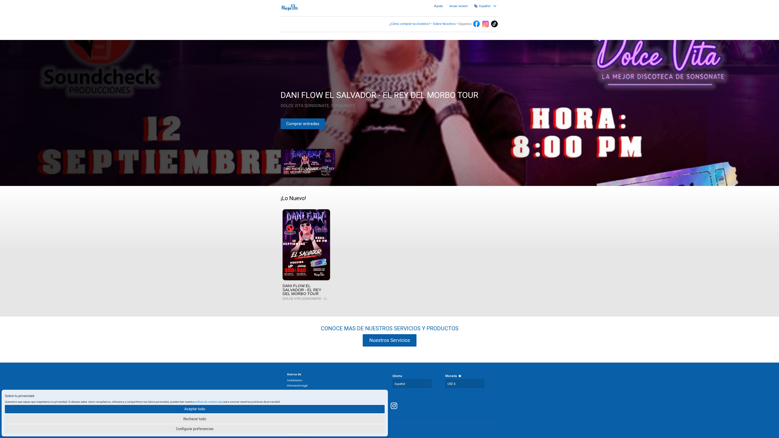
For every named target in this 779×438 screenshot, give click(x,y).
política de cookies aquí (209, 401)
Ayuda (438, 6)
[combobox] (412, 383)
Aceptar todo (194, 409)
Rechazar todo (194, 419)
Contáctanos (294, 380)
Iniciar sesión (458, 6)
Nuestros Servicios (389, 340)
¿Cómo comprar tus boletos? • (411, 24)
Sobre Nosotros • (445, 24)
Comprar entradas (302, 123)
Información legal (297, 385)
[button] (308, 163)
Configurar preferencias (195, 429)
